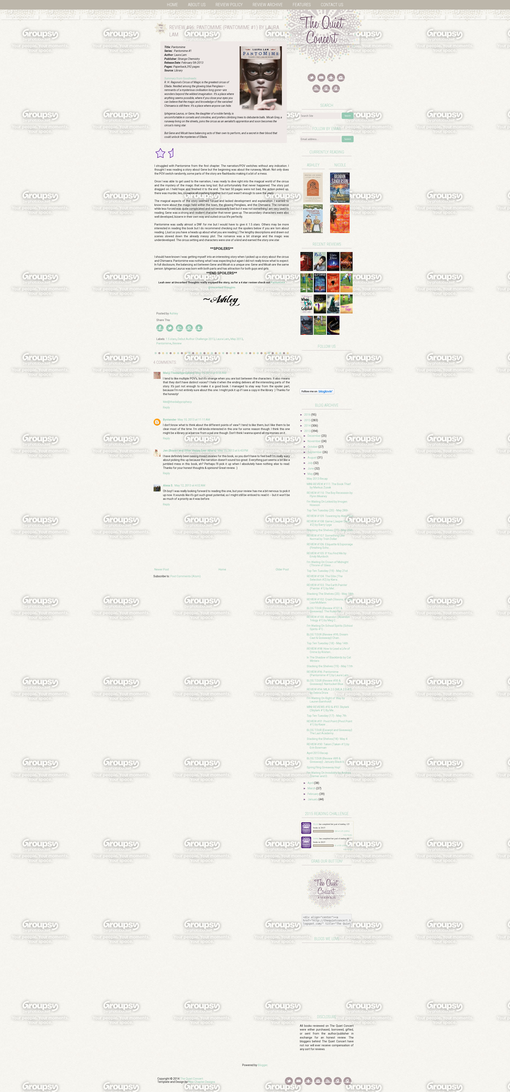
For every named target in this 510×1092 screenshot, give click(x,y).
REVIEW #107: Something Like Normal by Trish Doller (326, 537)
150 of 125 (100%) (342, 831)
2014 (307, 425)
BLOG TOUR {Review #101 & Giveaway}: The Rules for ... (325, 610)
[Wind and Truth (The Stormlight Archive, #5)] (340, 201)
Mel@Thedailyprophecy (178, 373)
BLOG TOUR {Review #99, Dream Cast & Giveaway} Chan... (327, 636)
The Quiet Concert (191, 1078)
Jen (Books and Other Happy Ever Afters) (189, 450)
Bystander (170, 419)
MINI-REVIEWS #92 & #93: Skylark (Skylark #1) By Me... (328, 708)
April (311, 783)
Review (177, 343)
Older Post (282, 569)
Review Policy (229, 4)
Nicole (316, 824)
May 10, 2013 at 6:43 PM (233, 450)
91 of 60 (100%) (341, 846)
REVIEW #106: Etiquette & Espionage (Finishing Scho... (330, 546)
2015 (307, 420)
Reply (166, 407)
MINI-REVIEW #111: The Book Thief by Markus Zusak (329, 485)
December (314, 435)
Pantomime (163, 343)
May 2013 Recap (317, 478)
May (311, 473)
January (313, 799)
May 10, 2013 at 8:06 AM (211, 373)
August (312, 457)
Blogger (262, 1065)
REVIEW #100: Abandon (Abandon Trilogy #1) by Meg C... (328, 618)
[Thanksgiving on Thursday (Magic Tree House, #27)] (313, 232)
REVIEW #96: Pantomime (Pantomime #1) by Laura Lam (327, 673)
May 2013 (236, 339)
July (310, 462)
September (315, 452)
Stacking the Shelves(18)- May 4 (327, 738)
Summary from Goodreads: (180, 78)
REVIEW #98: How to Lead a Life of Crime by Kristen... (328, 650)
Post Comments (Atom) (185, 576)
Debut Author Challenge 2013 (196, 339)
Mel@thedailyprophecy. (177, 401)
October (313, 446)
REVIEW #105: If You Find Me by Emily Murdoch (326, 555)
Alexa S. (168, 485)
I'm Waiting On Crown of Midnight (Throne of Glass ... (327, 563)
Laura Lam (222, 339)
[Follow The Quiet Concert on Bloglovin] (317, 393)
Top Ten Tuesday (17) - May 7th (326, 715)
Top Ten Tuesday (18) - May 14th (327, 643)
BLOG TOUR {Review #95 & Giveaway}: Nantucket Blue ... (326, 682)
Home (172, 4)
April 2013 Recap (317, 753)
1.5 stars (171, 339)
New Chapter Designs (201, 1081)
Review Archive (268, 4)
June (311, 468)
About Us (197, 4)
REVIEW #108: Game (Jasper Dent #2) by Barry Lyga (328, 523)
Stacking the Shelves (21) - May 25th (330, 530)
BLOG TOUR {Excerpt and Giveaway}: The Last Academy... (330, 731)
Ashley (316, 838)
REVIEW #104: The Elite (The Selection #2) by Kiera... (325, 578)
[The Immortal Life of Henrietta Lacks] (340, 232)
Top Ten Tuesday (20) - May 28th (327, 510)
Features (302, 4)
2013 (307, 431)
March (312, 788)
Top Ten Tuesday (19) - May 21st (327, 570)
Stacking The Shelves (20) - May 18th (330, 593)
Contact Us (332, 4)
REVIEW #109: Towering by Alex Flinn (330, 516)
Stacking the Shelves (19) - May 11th (330, 666)
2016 (307, 414)
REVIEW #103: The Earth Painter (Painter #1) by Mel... (327, 586)
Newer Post (161, 569)
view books (347, 834)
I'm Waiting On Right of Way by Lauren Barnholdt (326, 700)
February (313, 794)
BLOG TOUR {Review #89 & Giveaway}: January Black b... (326, 760)
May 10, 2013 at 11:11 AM (194, 419)
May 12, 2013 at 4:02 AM (190, 485)
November (314, 441)
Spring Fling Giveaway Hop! (323, 767)
